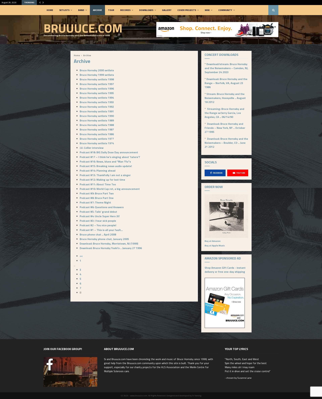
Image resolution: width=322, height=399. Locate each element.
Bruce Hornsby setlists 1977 (97, 139)
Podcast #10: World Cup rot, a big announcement (110, 189)
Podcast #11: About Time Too (98, 184)
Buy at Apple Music (215, 245)
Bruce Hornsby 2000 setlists (97, 70)
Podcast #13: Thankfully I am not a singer (105, 175)
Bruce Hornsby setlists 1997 (97, 84)
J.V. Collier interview (91, 148)
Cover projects (186, 10)
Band (81, 10)
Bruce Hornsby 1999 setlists (97, 75)
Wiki (207, 10)
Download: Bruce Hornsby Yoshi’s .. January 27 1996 (111, 248)
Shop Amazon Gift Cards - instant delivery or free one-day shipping (225, 270)
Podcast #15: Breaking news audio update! (106, 166)
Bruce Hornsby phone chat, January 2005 (104, 239)
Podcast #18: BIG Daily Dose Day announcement (109, 152)
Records (125, 10)
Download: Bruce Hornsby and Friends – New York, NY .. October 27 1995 (225, 128)
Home (50, 10)
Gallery (166, 10)
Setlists (64, 10)
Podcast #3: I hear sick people (98, 221)
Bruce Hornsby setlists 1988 (97, 125)
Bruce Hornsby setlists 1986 (97, 134)
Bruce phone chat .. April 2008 (98, 234)
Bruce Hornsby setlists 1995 (97, 93)
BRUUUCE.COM (83, 28)
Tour (111, 10)
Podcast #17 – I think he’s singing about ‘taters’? (110, 157)
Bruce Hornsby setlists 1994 (97, 98)
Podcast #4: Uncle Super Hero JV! (100, 216)
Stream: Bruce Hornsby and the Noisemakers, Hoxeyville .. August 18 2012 (225, 98)
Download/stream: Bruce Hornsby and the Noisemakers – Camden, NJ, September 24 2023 (226, 68)
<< (81, 256)
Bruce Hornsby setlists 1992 (97, 107)
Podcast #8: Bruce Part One (97, 198)
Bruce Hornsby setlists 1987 (97, 129)
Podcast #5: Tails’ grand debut (98, 212)
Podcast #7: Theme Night (95, 202)
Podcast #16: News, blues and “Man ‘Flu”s (105, 161)
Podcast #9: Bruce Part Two (97, 193)
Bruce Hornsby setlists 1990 (97, 116)
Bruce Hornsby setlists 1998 (97, 79)
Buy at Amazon (213, 241)
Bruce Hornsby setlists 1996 (97, 89)
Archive (97, 10)
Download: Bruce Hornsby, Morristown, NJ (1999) (109, 244)
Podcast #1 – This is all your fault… (101, 230)
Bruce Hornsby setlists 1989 (97, 120)
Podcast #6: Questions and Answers (102, 207)
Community (225, 10)
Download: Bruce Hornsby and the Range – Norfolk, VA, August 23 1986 (226, 83)
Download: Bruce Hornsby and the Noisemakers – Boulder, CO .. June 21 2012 (226, 143)
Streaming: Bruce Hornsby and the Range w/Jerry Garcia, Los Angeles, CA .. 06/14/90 (224, 113)
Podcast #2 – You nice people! (98, 225)
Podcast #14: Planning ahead (97, 171)
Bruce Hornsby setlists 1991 (97, 111)
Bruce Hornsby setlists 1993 (97, 102)
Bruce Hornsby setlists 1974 (97, 143)
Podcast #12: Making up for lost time (102, 180)
